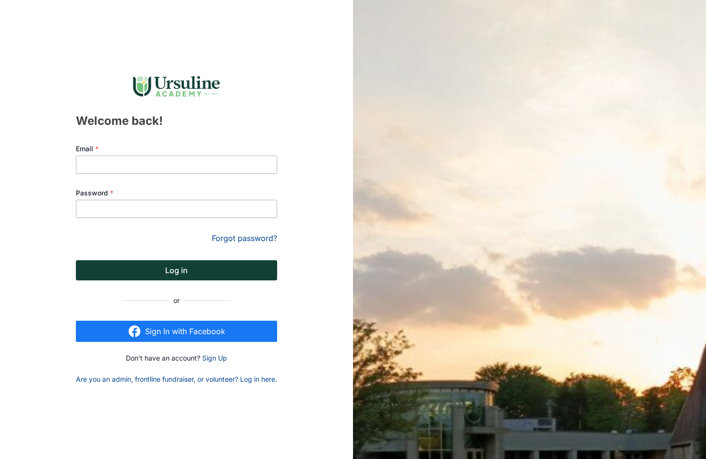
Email (87, 149)
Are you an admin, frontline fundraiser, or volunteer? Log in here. (176, 379)
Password (94, 193)
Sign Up (214, 358)
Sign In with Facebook (185, 331)
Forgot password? (244, 238)
